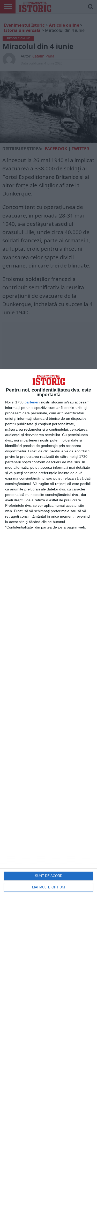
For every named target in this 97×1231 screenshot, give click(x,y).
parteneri (32, 402)
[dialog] (48, 800)
